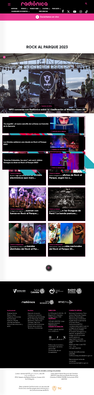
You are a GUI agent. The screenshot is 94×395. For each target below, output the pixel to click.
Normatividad (11, 319)
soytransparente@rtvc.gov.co (78, 363)
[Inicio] (34, 3)
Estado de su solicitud (35, 326)
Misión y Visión (11, 315)
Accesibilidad (52, 352)
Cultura (45, 8)
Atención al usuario (34, 313)
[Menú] (9, 4)
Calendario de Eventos (19, 11)
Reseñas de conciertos (59, 149)
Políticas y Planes (12, 320)
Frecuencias (43, 11)
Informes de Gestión (13, 322)
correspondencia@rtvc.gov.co (79, 326)
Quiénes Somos (12, 313)
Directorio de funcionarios (36, 324)
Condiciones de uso (54, 350)
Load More (48, 264)
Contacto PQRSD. (78, 330)
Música (23, 8)
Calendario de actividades (36, 317)
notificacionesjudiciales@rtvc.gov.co (80, 355)
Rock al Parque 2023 (58, 167)
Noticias (14, 8)
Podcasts (55, 8)
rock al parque (55, 209)
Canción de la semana (59, 131)
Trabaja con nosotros (34, 315)
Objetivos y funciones (14, 317)
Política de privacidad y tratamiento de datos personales (55, 346)
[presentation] (6, 83)
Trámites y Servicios (34, 322)
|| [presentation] (4, 57)
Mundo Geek (34, 8)
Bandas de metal (47, 106)
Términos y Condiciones (35, 328)
